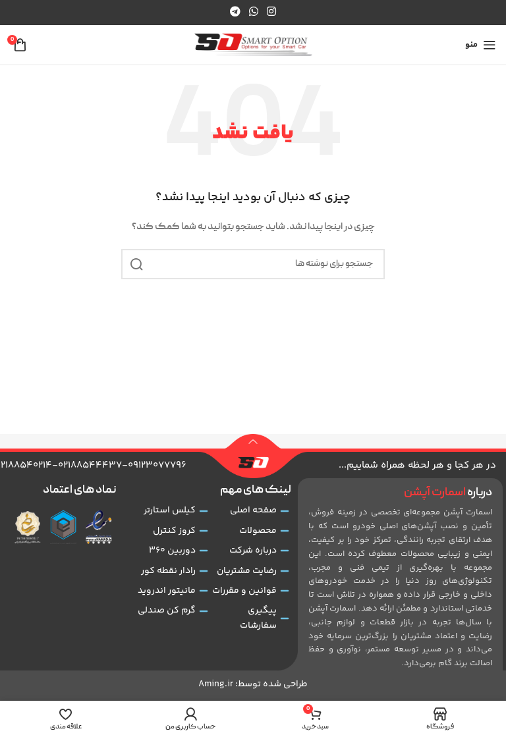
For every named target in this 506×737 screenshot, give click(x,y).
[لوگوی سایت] (253, 45)
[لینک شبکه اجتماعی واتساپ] (253, 12)
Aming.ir (215, 684)
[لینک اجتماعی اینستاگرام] (272, 12)
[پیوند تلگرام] (234, 12)
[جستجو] (136, 264)
